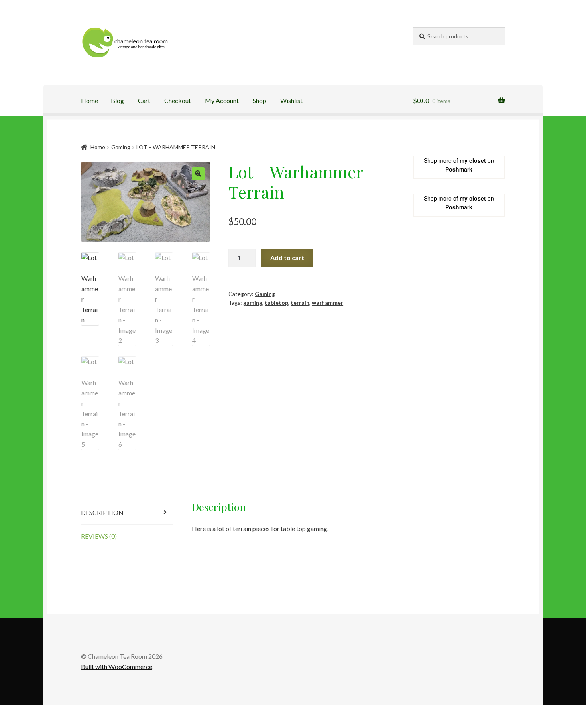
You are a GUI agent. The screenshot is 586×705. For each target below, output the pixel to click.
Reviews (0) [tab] (99, 536)
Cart (144, 100)
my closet (473, 160)
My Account (222, 100)
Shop (259, 100)
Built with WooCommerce (116, 666)
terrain (300, 302)
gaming (252, 302)
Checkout (177, 100)
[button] (198, 173)
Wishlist (291, 100)
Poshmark (458, 169)
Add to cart (287, 257)
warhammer (327, 302)
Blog (117, 100)
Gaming (120, 147)
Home (89, 100)
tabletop (276, 302)
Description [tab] (102, 512)
